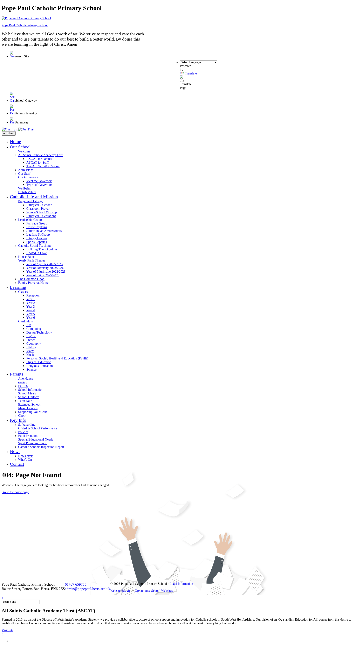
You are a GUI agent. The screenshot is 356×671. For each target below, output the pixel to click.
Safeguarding (26, 424)
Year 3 (30, 306)
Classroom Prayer (37, 208)
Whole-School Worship (41, 212)
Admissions (25, 170)
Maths (30, 351)
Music (30, 354)
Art (28, 325)
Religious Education (39, 365)
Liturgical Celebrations (41, 216)
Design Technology (39, 332)
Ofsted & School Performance (37, 428)
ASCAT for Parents (39, 158)
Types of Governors (39, 184)
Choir (22, 415)
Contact (17, 464)
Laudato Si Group (38, 234)
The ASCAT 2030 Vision (43, 166)
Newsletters (25, 456)
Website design (120, 590)
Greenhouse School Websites (154, 590)
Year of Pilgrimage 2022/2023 (46, 271)
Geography (33, 343)
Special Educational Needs (35, 439)
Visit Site (7, 630)
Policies (23, 432)
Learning (18, 287)
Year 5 (30, 314)
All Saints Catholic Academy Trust (40, 155)
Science (31, 369)
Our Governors (28, 177)
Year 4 (30, 310)
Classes (23, 291)
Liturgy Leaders (36, 238)
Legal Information (181, 583)
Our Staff (24, 173)
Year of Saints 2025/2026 (42, 275)
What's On (25, 459)
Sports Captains (36, 242)
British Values (27, 192)
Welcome (24, 151)
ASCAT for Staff (37, 162)
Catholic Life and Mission (34, 196)
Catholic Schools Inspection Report (41, 447)
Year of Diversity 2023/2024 (44, 268)
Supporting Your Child (33, 412)
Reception (33, 295)
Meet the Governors (39, 181)
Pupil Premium (27, 435)
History (31, 347)
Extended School (29, 404)
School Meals (27, 393)
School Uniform (28, 397)
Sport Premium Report (32, 443)
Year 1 (30, 299)
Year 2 (30, 303)
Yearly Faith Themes (31, 260)
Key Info (18, 420)
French (30, 340)
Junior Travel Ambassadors (44, 231)
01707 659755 (75, 584)
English (31, 336)
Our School (20, 146)
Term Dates (25, 400)
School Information (30, 389)
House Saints (26, 256)
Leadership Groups (30, 219)
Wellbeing (24, 188)
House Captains (36, 227)
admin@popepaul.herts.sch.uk (87, 589)
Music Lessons (27, 408)
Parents (16, 374)
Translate (191, 73)
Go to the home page (15, 492)
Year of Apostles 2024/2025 (44, 264)
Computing (33, 328)
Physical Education (38, 362)
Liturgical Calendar (39, 205)
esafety (22, 382)
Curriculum (25, 321)
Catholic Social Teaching (34, 245)
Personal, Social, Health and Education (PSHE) (57, 358)
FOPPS (23, 386)
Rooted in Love (36, 253)
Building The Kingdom (41, 249)
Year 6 (30, 317)
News (15, 451)
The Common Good (31, 279)
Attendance (25, 378)
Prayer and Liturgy (30, 201)
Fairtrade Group (36, 223)
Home (15, 141)
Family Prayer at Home (33, 282)
